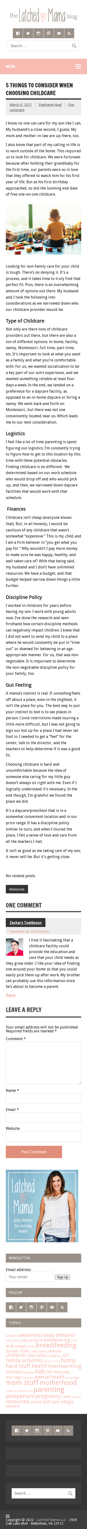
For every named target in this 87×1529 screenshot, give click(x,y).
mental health (50, 1377)
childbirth (16, 1355)
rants (66, 1397)
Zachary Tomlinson (26, 922)
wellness (13, 1406)
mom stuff (22, 1383)
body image (15, 1346)
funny (68, 1360)
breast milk (17, 1350)
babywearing (57, 1339)
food (57, 1361)
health (39, 1366)
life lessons (58, 1372)
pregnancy (48, 1396)
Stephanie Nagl (50, 105)
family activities (24, 1360)
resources (17, 1401)
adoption (12, 1336)
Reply (10, 995)
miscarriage (72, 1377)
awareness (31, 1335)
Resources (16, 889)
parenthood (25, 1391)
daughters (55, 1356)
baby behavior (60, 1335)
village (67, 1401)
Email (12, 1110)
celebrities (54, 1351)
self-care (51, 1401)
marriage (14, 1377)
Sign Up (62, 1277)
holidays (28, 1372)
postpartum (20, 1396)
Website (13, 1129)
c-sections (37, 1351)
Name (12, 1091)
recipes (76, 1397)
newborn (11, 1391)
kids (40, 1371)
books (30, 1346)
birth (74, 1340)
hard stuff (18, 1366)
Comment (16, 1039)
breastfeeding (56, 1345)
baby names (13, 1340)
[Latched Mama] (43, 9)
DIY (66, 1355)
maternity (28, 1377)
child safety (37, 1355)
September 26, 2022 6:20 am (29, 931)
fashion (48, 1361)
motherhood (58, 1383)
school (36, 1402)
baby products (32, 1340)
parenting (49, 1389)
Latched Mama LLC (51, 1520)
